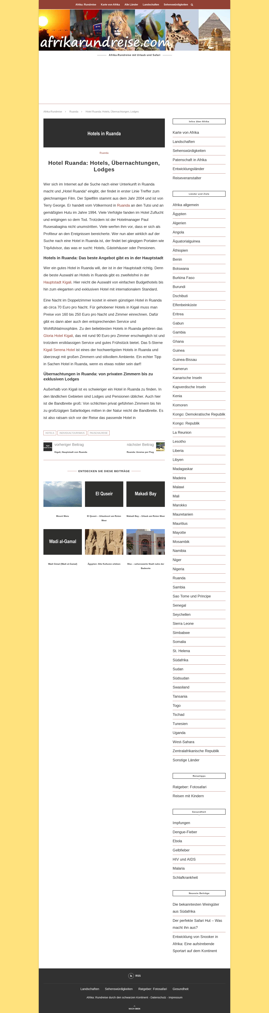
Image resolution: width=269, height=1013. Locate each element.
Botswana (181, 268)
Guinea (178, 350)
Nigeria (178, 569)
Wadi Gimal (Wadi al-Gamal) (62, 564)
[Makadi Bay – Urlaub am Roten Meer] (145, 494)
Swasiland (181, 687)
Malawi (178, 487)
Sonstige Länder (186, 760)
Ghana (178, 341)
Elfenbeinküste (185, 305)
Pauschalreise (99, 433)
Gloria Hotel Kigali (58, 336)
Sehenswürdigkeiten (176, 4)
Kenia (177, 396)
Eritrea (178, 314)
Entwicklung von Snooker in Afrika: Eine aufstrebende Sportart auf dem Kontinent (195, 944)
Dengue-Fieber (185, 832)
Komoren (180, 405)
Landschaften (151, 4)
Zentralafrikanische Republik (196, 751)
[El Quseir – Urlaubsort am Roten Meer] (104, 494)
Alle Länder (131, 4)
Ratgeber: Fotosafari (189, 787)
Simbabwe (181, 633)
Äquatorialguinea (186, 241)
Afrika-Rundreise (52, 111)
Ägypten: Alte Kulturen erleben (104, 564)
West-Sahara (183, 742)
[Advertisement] (134, 80)
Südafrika (180, 660)
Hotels (49, 433)
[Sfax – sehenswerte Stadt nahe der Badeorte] (145, 542)
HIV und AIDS (184, 859)
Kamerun (180, 369)
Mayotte (179, 532)
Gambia (179, 332)
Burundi (179, 287)
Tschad (178, 714)
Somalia (179, 642)
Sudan (178, 669)
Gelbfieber (181, 850)
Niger (177, 560)
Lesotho (179, 441)
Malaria (179, 868)
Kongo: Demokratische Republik (199, 414)
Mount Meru (62, 516)
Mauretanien (183, 514)
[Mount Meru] (62, 494)
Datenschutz (158, 997)
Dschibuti (180, 296)
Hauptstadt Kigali (57, 282)
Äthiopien (180, 250)
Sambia (179, 587)
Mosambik (181, 542)
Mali (176, 496)
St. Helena (181, 651)
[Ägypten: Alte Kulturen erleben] (104, 542)
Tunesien (180, 724)
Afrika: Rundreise (86, 4)
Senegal (179, 605)
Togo (177, 705)
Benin (177, 259)
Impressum (175, 997)
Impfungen (181, 823)
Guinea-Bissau (185, 359)
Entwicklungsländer (188, 169)
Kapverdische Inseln (189, 387)
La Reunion (182, 432)
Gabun (178, 323)
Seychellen (182, 614)
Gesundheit (181, 989)
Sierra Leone (183, 623)
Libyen (178, 459)
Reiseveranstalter (187, 178)
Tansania (180, 696)
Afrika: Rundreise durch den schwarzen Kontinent (117, 997)
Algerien (179, 223)
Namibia (179, 551)
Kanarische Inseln (187, 378)
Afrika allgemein (186, 205)
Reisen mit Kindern (188, 796)
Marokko (180, 505)
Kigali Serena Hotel (59, 350)
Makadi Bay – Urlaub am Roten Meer (146, 516)
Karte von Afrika (110, 4)
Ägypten (179, 214)
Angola (178, 232)
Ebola (177, 841)
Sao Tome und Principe (192, 596)
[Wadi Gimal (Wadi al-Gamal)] (62, 542)
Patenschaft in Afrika (190, 160)
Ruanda (73, 111)
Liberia (178, 450)
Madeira (179, 478)
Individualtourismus (72, 433)
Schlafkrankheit (185, 877)
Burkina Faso (183, 278)
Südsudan (181, 678)
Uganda (179, 733)
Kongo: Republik (186, 423)
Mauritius (180, 523)
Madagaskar (183, 469)
